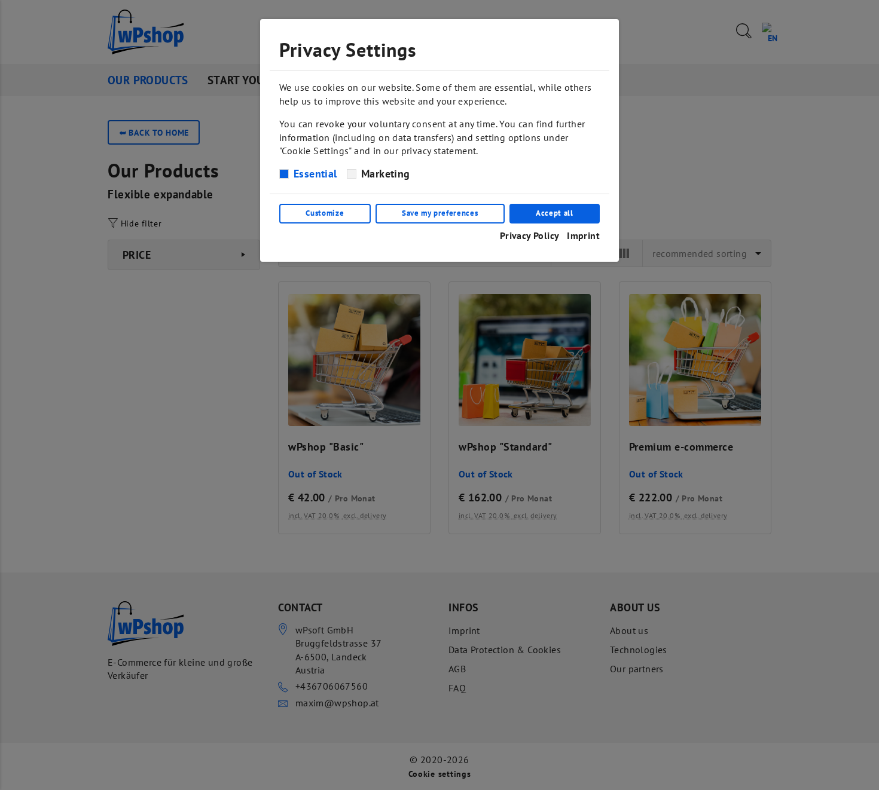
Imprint (583, 235)
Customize (325, 213)
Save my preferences (440, 213)
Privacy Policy (530, 235)
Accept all (554, 213)
